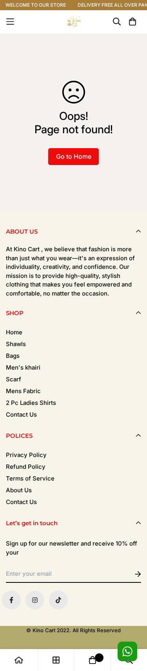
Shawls (16, 344)
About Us (19, 490)
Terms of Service (30, 478)
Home (14, 332)
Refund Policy (25, 466)
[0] (92, 660)
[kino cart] (74, 21)
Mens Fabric (23, 391)
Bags (13, 355)
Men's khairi (23, 367)
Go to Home (73, 156)
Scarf (13, 379)
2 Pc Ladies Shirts (31, 402)
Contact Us (21, 414)
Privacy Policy (26, 455)
